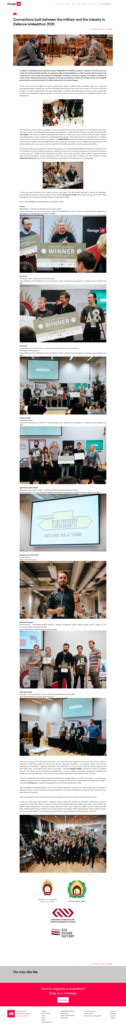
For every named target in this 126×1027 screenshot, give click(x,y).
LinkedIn (109, 29)
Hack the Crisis (92, 4)
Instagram (113, 1013)
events (57, 4)
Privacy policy (88, 1013)
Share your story (89, 1011)
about (79, 4)
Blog (73, 4)
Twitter (102, 29)
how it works (66, 4)
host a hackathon (105, 4)
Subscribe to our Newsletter (92, 1016)
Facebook (94, 29)
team (84, 4)
